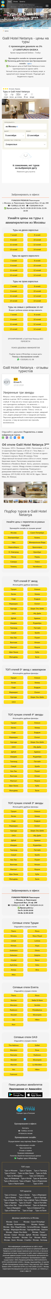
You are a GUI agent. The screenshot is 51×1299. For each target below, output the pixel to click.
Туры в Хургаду (40, 1197)
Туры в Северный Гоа (35, 1208)
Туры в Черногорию (16, 1184)
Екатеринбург (13, 538)
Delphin (37, 955)
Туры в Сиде (28, 1210)
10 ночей (37, 240)
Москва (14, 533)
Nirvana (14, 936)
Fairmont (13, 1074)
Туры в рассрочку (26, 1148)
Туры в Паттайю (40, 1203)
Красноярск (37, 547)
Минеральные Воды (37, 542)
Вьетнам (13, 642)
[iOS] (34, 1095)
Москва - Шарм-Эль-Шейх (16, 1232)
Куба (37, 652)
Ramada (13, 1055)
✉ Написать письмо (25, 1133)
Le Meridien (37, 1065)
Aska (37, 965)
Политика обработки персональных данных (25, 1156)
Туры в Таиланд (40, 1171)
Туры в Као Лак (10, 1205)
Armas (13, 970)
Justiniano (14, 950)
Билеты (22, 1)
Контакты (25, 1128)
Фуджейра (37, 623)
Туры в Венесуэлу (11, 1181)
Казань (37, 538)
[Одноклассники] (19, 437)
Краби (37, 633)
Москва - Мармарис (11, 1230)
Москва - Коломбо (12, 1237)
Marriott (14, 1065)
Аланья (37, 589)
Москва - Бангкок (41, 1230)
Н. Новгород (14, 552)
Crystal (13, 960)
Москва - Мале (40, 1237)
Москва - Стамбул (24, 1240)
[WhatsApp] (3, 437)
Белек (13, 594)
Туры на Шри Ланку (26, 1173)
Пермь (37, 557)
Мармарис (13, 604)
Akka (13, 975)
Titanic (13, 931)
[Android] (17, 1095)
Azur (13, 1024)
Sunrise (14, 1000)
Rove (37, 1050)
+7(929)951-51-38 (27, 359)
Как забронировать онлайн (25, 1145)
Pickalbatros (37, 1010)
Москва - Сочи (12, 1222)
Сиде (14, 599)
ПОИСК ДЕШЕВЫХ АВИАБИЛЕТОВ (25, 348)
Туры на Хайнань (40, 1205)
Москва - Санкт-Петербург (34, 1222)
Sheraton (13, 1005)
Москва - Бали (10, 1240)
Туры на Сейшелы (36, 1176)
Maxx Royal (37, 936)
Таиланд (13, 628)
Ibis (13, 1069)
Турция (13, 589)
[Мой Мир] (23, 437)
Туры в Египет (10, 1173)
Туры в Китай (26, 1178)
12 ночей (37, 245)
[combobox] (25, 126)
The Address (14, 1045)
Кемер (37, 594)
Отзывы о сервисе (25, 1150)
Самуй (13, 633)
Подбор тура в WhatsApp (27, 1158)
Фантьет (13, 647)
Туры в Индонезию (39, 1181)
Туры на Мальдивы (14, 1176)
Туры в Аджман (10, 1203)
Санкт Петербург (37, 533)
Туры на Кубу (41, 1173)
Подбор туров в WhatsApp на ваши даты (25, 354)
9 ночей (13, 240)
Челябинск (37, 567)
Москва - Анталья (27, 1227)
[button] (47, 108)
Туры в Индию (25, 1181)
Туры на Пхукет (25, 1203)
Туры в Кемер (10, 1197)
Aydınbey (13, 965)
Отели (15, 1)
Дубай (13, 618)
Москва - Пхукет (38, 1232)
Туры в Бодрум (25, 1197)
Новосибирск (13, 547)
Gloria (37, 950)
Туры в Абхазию (10, 1171)
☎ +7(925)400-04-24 (34, 206)
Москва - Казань (37, 1224)
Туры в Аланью (10, 1195)
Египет (37, 604)
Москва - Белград (40, 1240)
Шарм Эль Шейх (37, 609)
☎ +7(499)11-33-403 (16, 206)
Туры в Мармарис (39, 1195)
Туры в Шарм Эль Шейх (13, 1200)
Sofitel (37, 1045)
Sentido (37, 1005)
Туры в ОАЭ (38, 1184)
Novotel (14, 1015)
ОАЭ (13, 613)
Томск (37, 562)
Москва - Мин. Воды (11, 1227)
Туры (9, 1)
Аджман (37, 618)
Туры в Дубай (28, 1200)
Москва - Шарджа (40, 1235)
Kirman (13, 946)
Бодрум (37, 599)
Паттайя (37, 628)
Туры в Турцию (26, 1171)
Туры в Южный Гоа (12, 1210)
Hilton (37, 1020)
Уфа (13, 542)
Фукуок (37, 647)
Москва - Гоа (27, 1237)
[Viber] (7, 437)
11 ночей (13, 245)
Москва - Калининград (16, 1224)
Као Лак (13, 638)
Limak (13, 941)
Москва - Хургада (27, 1230)
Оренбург (37, 552)
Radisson (13, 1010)
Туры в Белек (24, 1195)
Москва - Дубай (25, 1235)
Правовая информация (25, 1153)
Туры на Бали (40, 1210)
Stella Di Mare (37, 1000)
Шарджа (13, 623)
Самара (13, 562)
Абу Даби (37, 613)
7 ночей (13, 235)
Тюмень (13, 567)
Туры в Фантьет (24, 1205)
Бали (37, 657)
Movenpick (37, 1015)
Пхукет (37, 638)
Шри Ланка (13, 652)
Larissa (37, 941)
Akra (37, 970)
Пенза (13, 557)
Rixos (37, 931)
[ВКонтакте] (15, 437)
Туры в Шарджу (41, 1200)
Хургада (13, 609)
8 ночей (37, 235)
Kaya (37, 946)
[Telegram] (11, 437)
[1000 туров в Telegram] (25, 1120)
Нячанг (37, 642)
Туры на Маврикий (11, 1178)
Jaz (13, 1020)
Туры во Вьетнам (40, 1178)
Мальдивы (13, 657)
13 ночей (13, 249)
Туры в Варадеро (14, 1208)
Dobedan (13, 955)
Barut (37, 960)
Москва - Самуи (10, 1235)
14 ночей (37, 249)
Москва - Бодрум (41, 1227)
